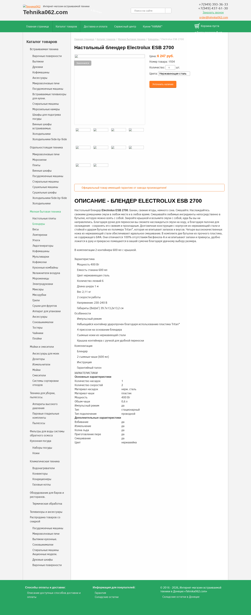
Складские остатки (106, 597)
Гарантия (100, 593)
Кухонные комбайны (45, 267)
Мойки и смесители (42, 346)
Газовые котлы (41, 484)
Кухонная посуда (40, 441)
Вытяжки (38, 61)
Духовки (37, 67)
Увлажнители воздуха (46, 273)
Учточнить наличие (162, 84)
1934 (171, 61)
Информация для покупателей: (114, 587)
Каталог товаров (66, 26)
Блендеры (153, 39)
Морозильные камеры (46, 109)
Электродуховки (42, 284)
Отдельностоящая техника (46, 147)
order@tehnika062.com (213, 17)
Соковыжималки (42, 322)
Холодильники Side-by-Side (49, 139)
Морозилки (39, 159)
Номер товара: (158, 61)
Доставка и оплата (95, 26)
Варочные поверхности (47, 56)
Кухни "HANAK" (152, 26)
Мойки (36, 370)
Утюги (36, 240)
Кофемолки (39, 262)
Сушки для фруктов (44, 305)
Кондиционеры (41, 479)
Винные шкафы (42, 170)
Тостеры (37, 327)
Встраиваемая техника (44, 49)
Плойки (37, 338)
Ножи (35, 453)
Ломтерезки (39, 234)
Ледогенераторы (42, 245)
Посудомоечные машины (47, 88)
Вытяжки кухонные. (44, 539)
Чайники (37, 333)
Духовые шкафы (42, 559)
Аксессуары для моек (45, 353)
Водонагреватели (43, 468)
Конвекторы (40, 473)
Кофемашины (40, 72)
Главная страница (37, 26)
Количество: (157, 67)
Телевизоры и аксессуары (46, 511)
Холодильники (41, 133)
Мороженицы (40, 278)
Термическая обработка (47, 503)
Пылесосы (38, 423)
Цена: (152, 56)
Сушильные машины (45, 187)
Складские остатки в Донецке (180, 596)
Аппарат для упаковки (46, 311)
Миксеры (38, 289)
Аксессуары (39, 77)
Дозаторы (38, 359)
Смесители (39, 375)
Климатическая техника (45, 461)
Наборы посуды (42, 447)
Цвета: (153, 73)
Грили (36, 300)
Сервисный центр (125, 26)
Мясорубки (39, 294)
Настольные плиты (44, 218)
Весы (35, 229)
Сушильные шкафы (44, 192)
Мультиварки (40, 256)
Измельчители (41, 364)
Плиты (36, 165)
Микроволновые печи (45, 83)
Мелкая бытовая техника (131, 39)
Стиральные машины (45, 103)
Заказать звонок (213, 12)
